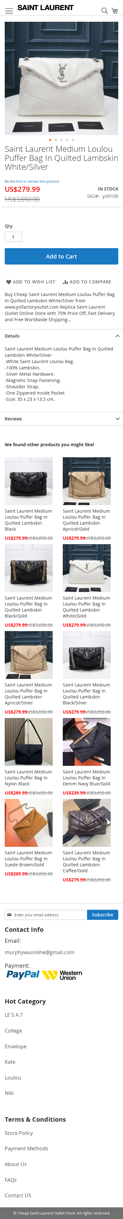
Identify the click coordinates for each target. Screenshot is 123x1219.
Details (12, 336)
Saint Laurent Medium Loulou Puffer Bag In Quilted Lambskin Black (28, 520)
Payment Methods (26, 1148)
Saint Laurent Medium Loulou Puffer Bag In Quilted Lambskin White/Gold (86, 607)
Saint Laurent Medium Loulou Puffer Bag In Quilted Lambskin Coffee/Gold (86, 862)
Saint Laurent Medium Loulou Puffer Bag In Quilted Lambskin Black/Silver (86, 694)
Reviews (13, 419)
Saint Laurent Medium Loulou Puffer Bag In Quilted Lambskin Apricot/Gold (86, 520)
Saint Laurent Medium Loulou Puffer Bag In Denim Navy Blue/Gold (86, 778)
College (13, 1030)
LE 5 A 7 (14, 1014)
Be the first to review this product (32, 181)
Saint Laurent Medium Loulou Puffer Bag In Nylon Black (28, 778)
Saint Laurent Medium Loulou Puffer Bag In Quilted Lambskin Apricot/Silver (28, 694)
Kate (10, 1061)
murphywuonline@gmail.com (39, 952)
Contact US (18, 1195)
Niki (9, 1093)
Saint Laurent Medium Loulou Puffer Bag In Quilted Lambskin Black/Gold (28, 607)
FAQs (11, 1179)
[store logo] (45, 7)
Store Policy (19, 1133)
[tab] (61, 336)
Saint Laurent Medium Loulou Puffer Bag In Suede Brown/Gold (28, 859)
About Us (16, 1164)
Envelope (15, 1046)
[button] (50, 140)
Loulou (13, 1077)
